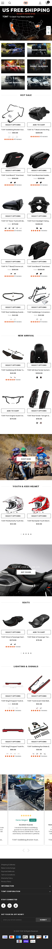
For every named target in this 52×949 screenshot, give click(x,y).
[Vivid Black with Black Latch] (5, 228)
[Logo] (26, 2)
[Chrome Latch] (11, 182)
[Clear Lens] (16, 708)
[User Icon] (40, 3)
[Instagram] (9, 905)
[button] (24, 850)
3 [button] (26, 534)
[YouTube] (16, 905)
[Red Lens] (9, 708)
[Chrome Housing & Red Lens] (15, 753)
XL (17, 512)
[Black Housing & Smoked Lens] (11, 753)
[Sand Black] (16, 137)
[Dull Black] (11, 319)
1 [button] (21, 534)
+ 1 (20, 228)
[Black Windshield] (37, 228)
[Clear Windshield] (41, 228)
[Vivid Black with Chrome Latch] (9, 228)
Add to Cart (39, 125)
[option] (13, 509)
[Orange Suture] (11, 644)
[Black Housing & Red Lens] (7, 753)
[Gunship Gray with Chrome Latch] (16, 228)
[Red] (15, 377)
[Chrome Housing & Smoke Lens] (44, 753)
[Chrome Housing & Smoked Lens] (18, 753)
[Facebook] (3, 905)
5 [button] (30, 534)
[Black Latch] (15, 182)
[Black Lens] (41, 708)
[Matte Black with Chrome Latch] (13, 228)
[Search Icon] (9, 3)
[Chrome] (15, 319)
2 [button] (23, 534)
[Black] (9, 137)
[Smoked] (11, 377)
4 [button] (28, 534)
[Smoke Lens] (13, 708)
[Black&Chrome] (13, 137)
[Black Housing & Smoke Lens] (41, 753)
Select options (12, 125)
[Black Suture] (15, 644)
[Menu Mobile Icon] (2, 3)
